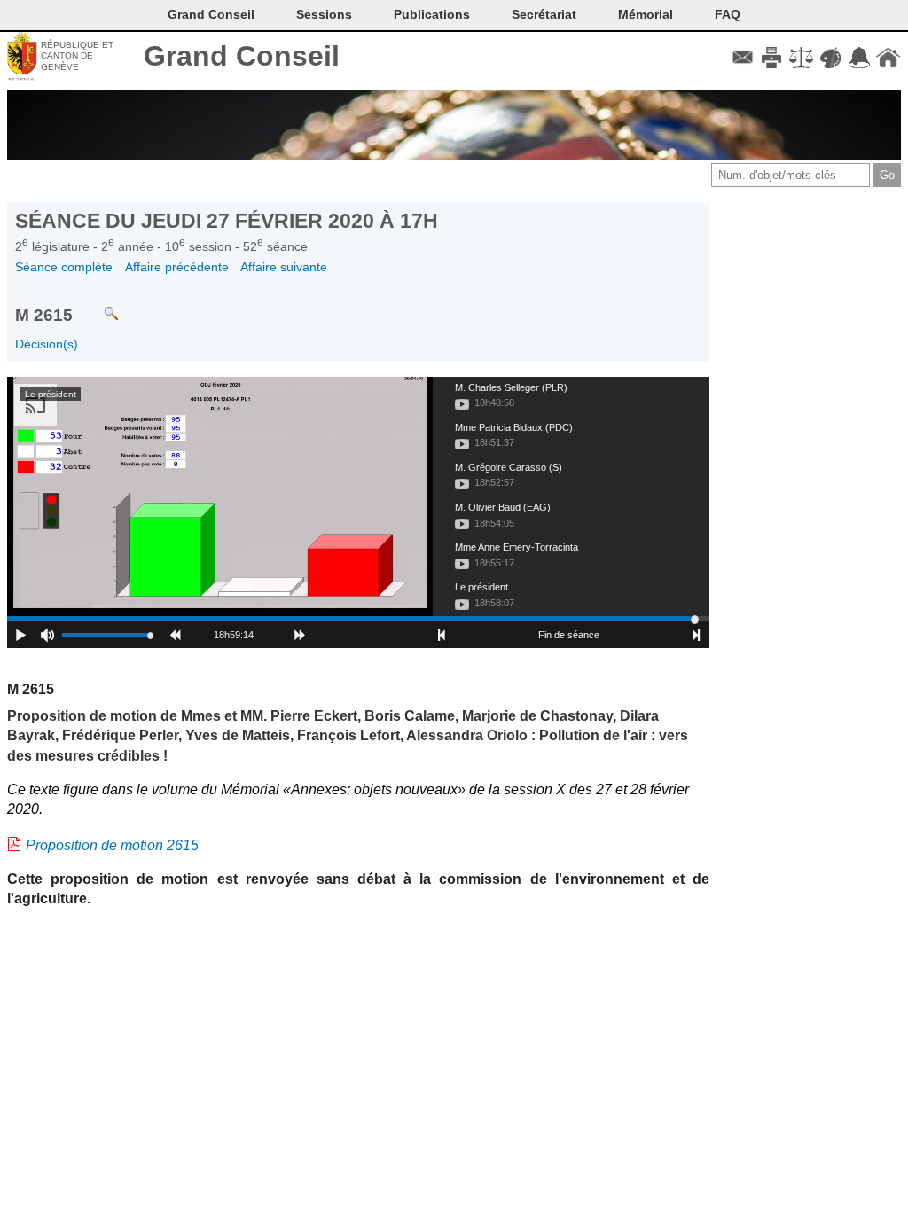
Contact (742, 57)
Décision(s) (46, 344)
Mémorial (645, 14)
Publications (432, 14)
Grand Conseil (242, 56)
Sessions (324, 14)
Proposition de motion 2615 (112, 845)
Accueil (888, 57)
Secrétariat (544, 14)
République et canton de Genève (77, 56)
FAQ (727, 14)
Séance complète (64, 267)
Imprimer (772, 57)
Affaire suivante (283, 267)
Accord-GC (859, 57)
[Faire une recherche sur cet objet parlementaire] (98, 305)
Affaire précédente (177, 267)
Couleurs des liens (830, 57)
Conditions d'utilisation (801, 57)
